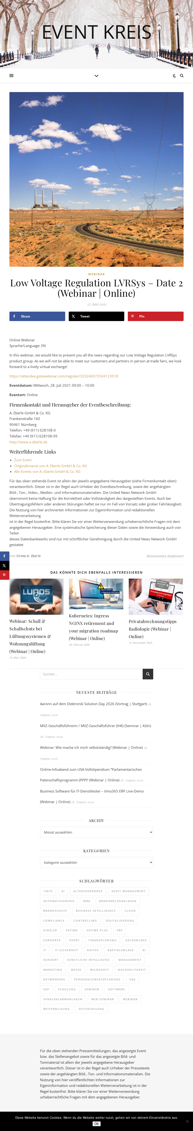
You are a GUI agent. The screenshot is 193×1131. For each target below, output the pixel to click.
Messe (76, 969)
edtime (72, 930)
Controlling (85, 920)
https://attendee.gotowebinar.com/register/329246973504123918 (63, 376)
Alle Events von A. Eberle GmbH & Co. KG (47, 471)
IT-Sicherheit (66, 950)
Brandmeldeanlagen (118, 901)
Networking (54, 979)
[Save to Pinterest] (4, 575)
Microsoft (99, 969)
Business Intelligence (96, 910)
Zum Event (23, 459)
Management (129, 960)
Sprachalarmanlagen (63, 999)
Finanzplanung (102, 940)
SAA (132, 979)
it (44, 950)
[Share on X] (4, 565)
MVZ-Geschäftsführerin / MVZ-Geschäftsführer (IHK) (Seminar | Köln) (95, 725)
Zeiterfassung (92, 1009)
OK (96, 1124)
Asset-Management (129, 891)
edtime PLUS (97, 930)
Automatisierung (59, 901)
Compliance (54, 920)
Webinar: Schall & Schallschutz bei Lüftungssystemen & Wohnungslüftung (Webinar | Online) (30, 636)
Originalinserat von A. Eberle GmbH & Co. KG (50, 465)
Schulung (67, 989)
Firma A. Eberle (28, 556)
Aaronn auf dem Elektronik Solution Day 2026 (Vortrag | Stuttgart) (93, 703)
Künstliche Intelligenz (88, 960)
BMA (86, 901)
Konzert (50, 960)
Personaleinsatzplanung (97, 979)
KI (144, 950)
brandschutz (55, 910)
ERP (120, 930)
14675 (48, 891)
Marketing (52, 969)
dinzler (50, 930)
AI (63, 891)
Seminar (92, 989)
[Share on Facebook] (4, 556)
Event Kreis (96, 31)
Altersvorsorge (88, 891)
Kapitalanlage (121, 950)
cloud (130, 910)
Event (74, 940)
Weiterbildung (56, 1009)
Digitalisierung (120, 920)
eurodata (52, 940)
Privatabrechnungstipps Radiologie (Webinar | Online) (153, 628)
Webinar (96, 274)
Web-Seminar (102, 999)
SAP (46, 989)
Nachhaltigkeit (132, 969)
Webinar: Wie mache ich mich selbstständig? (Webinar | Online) (91, 747)
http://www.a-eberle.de (28, 442)
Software (116, 989)
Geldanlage (136, 940)
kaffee (93, 950)
